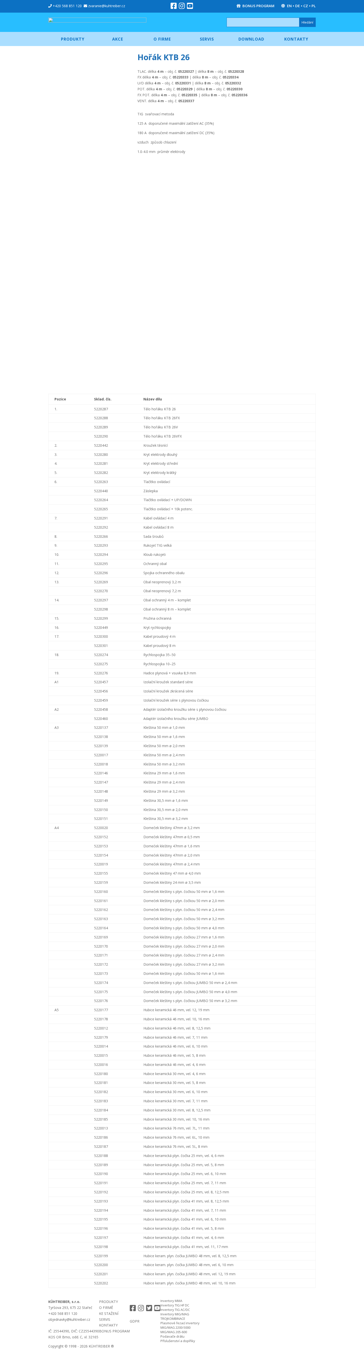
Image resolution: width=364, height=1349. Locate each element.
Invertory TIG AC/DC (175, 1309)
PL (314, 5)
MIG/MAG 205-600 (173, 1332)
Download (251, 39)
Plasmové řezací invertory (180, 1323)
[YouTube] (190, 7)
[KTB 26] (93, 95)
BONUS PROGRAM (258, 5)
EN (289, 5)
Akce (117, 39)
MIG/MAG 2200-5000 (175, 1327)
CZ (305, 5)
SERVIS (104, 1319)
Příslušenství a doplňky (177, 1341)
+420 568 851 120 (67, 5)
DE (297, 5)
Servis (207, 39)
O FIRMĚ (106, 1307)
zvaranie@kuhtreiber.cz (106, 5)
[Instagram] (182, 7)
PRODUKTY (108, 1301)
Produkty (72, 39)
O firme (162, 39)
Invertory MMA (171, 1301)
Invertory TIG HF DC (174, 1305)
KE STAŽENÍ (108, 1313)
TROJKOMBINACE (172, 1318)
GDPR (134, 1321)
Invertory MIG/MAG (174, 1314)
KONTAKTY (108, 1325)
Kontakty (296, 39)
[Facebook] (174, 7)
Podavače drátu (172, 1336)
